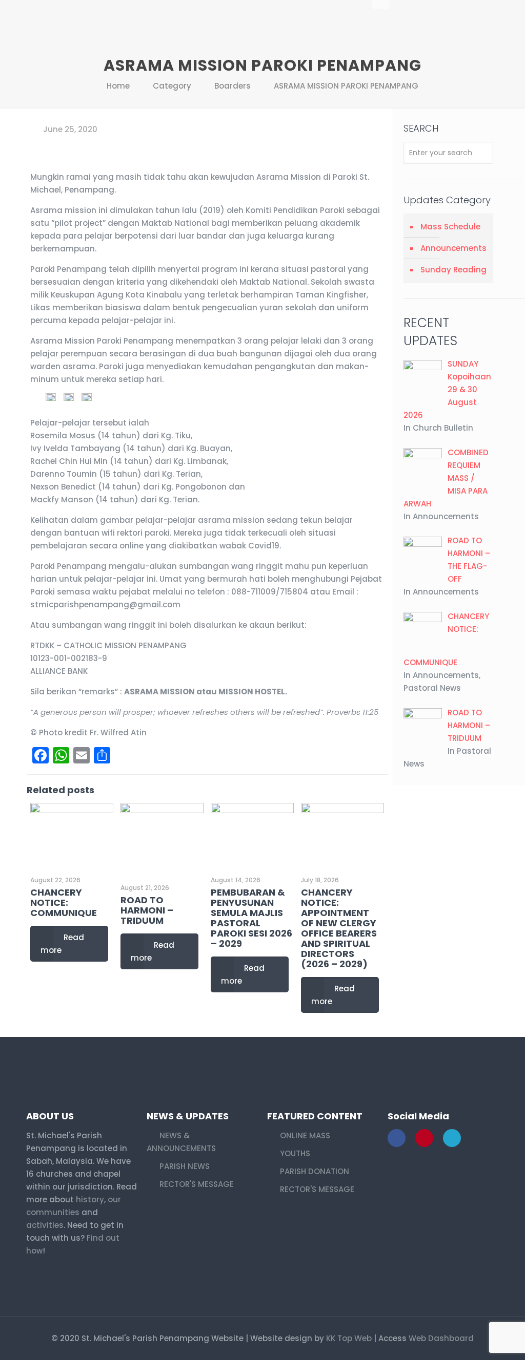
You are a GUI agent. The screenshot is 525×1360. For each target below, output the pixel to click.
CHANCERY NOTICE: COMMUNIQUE (63, 902)
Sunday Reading (453, 269)
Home (118, 85)
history (90, 1199)
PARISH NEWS (184, 1166)
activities (45, 1225)
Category (172, 85)
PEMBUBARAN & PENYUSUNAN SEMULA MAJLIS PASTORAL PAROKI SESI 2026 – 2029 (251, 918)
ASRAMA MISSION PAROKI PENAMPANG (346, 85)
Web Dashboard (441, 1338)
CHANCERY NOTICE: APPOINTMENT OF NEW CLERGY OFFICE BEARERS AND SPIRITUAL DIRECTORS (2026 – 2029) (339, 928)
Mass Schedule (450, 226)
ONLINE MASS (305, 1135)
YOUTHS (295, 1153)
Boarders (232, 85)
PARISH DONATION (314, 1171)
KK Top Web (349, 1338)
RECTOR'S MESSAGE (196, 1184)
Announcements (453, 248)
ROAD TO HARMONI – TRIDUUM (146, 910)
